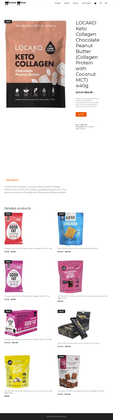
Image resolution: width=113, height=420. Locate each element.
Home (58, 3)
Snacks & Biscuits (87, 98)
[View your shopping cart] (95, 3)
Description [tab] (12, 180)
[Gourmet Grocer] (15, 3)
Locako (82, 129)
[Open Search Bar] (100, 3)
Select (81, 114)
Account (86, 3)
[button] (106, 3)
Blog (75, 3)
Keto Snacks (89, 127)
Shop (67, 3)
